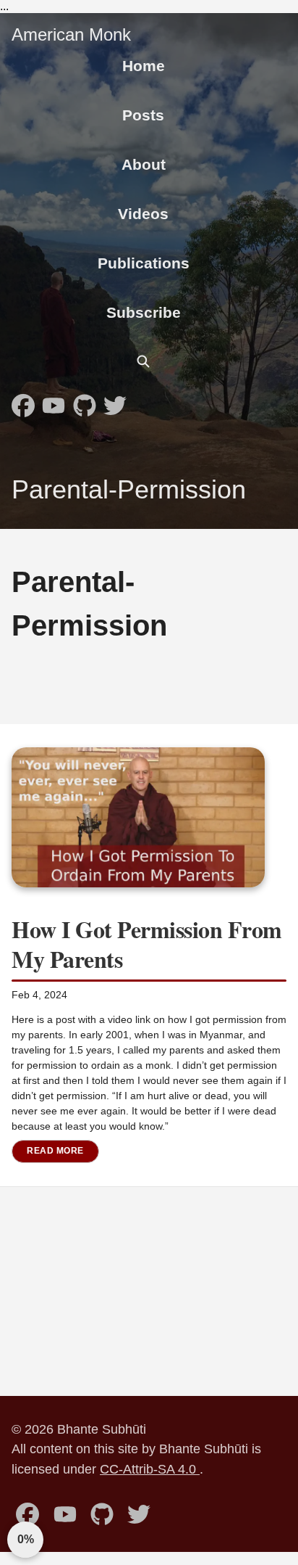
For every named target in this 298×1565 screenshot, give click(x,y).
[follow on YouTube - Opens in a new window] (53, 401)
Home (143, 65)
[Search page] (143, 361)
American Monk (71, 34)
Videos (143, 213)
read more (55, 1151)
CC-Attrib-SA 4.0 (150, 1468)
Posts (143, 115)
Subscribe (143, 312)
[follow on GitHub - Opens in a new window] (84, 401)
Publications (144, 263)
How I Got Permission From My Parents (147, 944)
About (144, 164)
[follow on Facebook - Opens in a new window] (23, 401)
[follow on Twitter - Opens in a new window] (115, 401)
